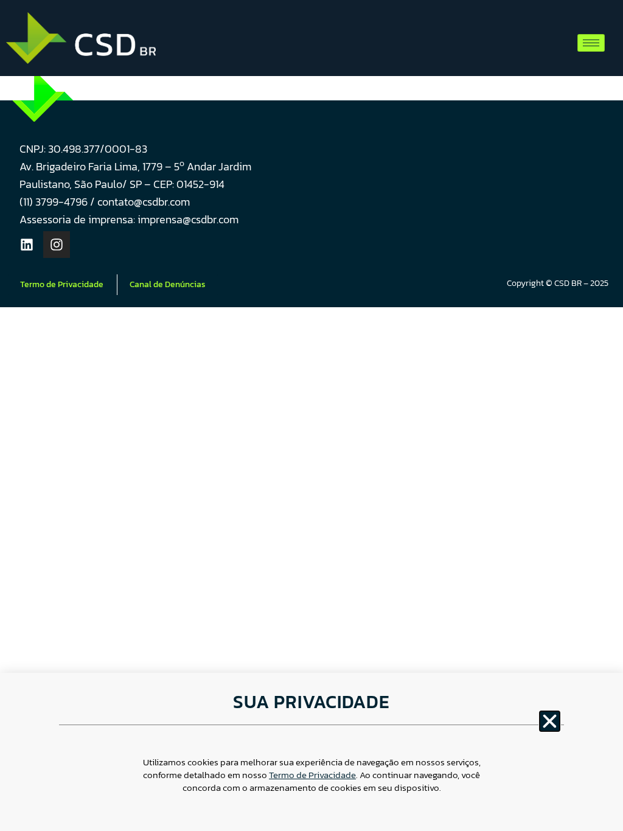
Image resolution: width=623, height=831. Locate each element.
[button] (549, 721)
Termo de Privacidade (312, 775)
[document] (311, 415)
